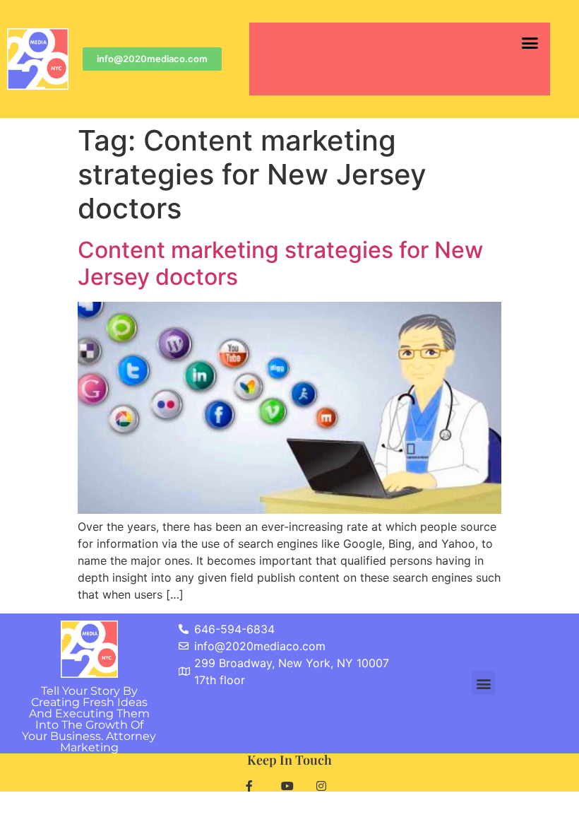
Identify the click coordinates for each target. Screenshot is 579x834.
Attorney (108, 741)
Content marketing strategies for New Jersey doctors (280, 263)
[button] (529, 43)
